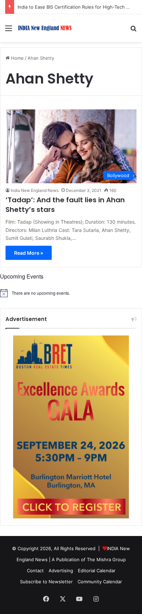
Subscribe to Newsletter (46, 581)
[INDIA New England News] (44, 28)
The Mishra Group (106, 559)
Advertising (61, 570)
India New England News (35, 190)
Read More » (28, 253)
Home (17, 58)
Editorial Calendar (96, 570)
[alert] (71, 293)
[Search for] (133, 30)
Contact (35, 570)
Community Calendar (100, 581)
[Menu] (8, 30)
